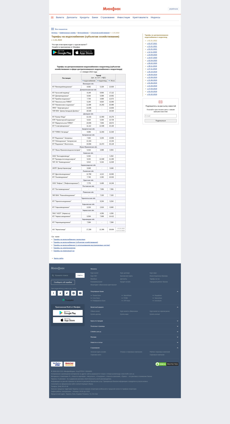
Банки (95, 17)
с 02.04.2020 (152, 60)
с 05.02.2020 (152, 63)
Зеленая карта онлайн (98, 352)
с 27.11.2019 (152, 69)
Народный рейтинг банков (159, 282)
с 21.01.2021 (152, 46)
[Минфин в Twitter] (66, 293)
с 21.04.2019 (152, 86)
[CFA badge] (81, 364)
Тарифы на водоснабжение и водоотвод (69, 239)
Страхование (108, 17)
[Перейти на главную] (115, 9)
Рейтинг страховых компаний (160, 352)
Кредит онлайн (125, 282)
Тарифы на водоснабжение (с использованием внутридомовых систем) (81, 245)
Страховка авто (96, 355)
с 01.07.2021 (152, 43)
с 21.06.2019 (152, 80)
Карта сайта (58, 258)
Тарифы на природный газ (63, 251)
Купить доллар (96, 314)
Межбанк (94, 279)
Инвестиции (123, 17)
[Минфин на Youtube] (80, 293)
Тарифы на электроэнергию (64, 248)
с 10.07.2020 (152, 58)
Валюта (60, 17)
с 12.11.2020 (152, 52)
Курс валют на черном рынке (160, 311)
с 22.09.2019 (152, 77)
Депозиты (72, 17)
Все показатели (61, 29)
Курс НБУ (94, 276)
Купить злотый (155, 314)
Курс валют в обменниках (129, 311)
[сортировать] (83, 81)
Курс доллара (125, 273)
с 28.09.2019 (152, 75)
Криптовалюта (140, 17)
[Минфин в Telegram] (60, 293)
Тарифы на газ (155, 279)
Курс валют (94, 273)
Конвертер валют (96, 282)
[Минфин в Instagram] (73, 293)
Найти (80, 275)
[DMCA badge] (167, 364)
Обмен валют (95, 311)
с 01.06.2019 (152, 83)
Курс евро (153, 273)
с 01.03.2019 (152, 91)
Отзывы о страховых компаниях (131, 352)
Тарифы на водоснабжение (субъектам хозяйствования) (75, 242)
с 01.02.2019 (152, 94)
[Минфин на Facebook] (53, 293)
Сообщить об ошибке (63, 282)
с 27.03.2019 (152, 89)
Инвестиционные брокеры (159, 276)
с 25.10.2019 (152, 72)
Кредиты (84, 17)
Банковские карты (126, 276)
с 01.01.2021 (152, 49)
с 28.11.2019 (152, 66)
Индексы (155, 17)
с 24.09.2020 (152, 55)
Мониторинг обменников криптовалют (104, 285)
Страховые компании (157, 355)
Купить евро (124, 314)
